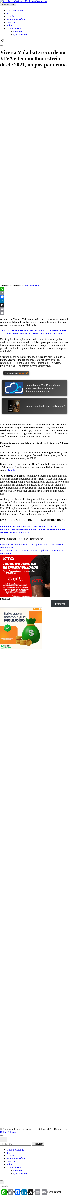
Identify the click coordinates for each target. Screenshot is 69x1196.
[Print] (34, 309)
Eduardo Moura (33, 285)
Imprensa (11, 22)
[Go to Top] (1, 1180)
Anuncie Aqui (14, 28)
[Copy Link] (34, 293)
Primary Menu (8, 4)
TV (8, 13)
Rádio (10, 25)
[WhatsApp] (34, 289)
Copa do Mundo (15, 10)
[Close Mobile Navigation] (1, 45)
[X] (34, 305)
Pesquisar (5, 598)
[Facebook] (34, 297)
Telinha (12, 470)
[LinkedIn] (34, 301)
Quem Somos (20, 34)
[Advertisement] (34, 105)
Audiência (12, 16)
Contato (17, 31)
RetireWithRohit (8, 1132)
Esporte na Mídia (16, 19)
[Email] (34, 313)
